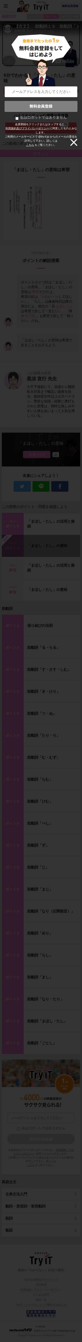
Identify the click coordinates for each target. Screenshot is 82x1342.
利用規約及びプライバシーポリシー (27, 128)
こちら (30, 144)
